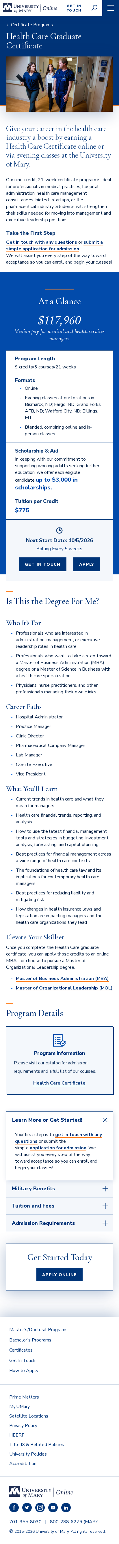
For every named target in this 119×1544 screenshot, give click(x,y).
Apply (86, 564)
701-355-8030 (25, 1522)
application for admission (58, 1148)
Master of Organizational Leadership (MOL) (64, 988)
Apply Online (59, 1275)
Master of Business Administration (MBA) (62, 978)
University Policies (28, 1454)
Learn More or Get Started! (47, 1120)
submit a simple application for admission (54, 245)
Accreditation (22, 1463)
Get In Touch (43, 564)
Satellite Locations (28, 1416)
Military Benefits (33, 1188)
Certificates (21, 1350)
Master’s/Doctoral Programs (38, 1330)
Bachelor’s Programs (30, 1340)
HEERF (16, 1435)
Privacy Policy (23, 1425)
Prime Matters (24, 1397)
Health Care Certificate (59, 1083)
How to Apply (23, 1370)
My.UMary (19, 1406)
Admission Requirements (43, 1223)
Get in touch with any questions (41, 242)
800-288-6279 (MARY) (75, 1522)
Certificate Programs (32, 25)
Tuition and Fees (33, 1205)
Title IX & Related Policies (36, 1444)
